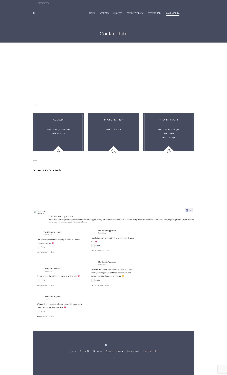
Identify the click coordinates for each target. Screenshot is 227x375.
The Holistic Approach (52, 232)
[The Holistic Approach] (40, 212)
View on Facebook (42, 252)
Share (52, 252)
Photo (43, 247)
